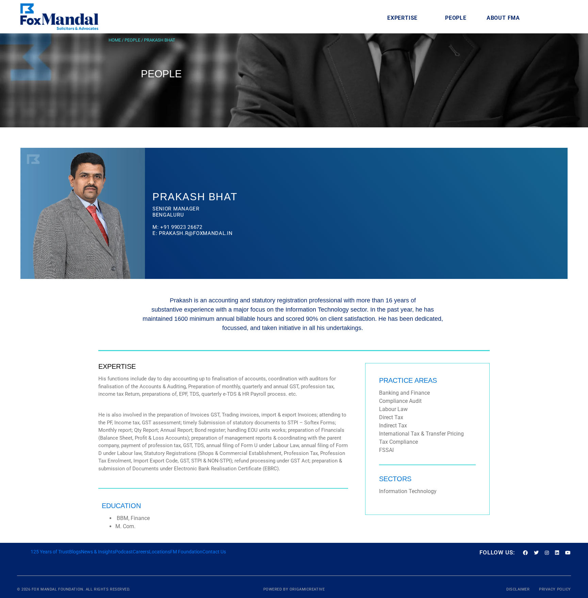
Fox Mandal (44, 589)
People (456, 18)
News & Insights (98, 551)
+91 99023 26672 (181, 227)
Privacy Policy (555, 589)
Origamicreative (307, 589)
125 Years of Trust (50, 551)
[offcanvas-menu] (558, 18)
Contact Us (214, 551)
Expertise (402, 18)
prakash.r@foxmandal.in (195, 233)
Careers (141, 551)
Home (115, 40)
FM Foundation (186, 551)
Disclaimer (518, 589)
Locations (159, 551)
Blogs (75, 551)
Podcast (124, 551)
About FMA (503, 18)
